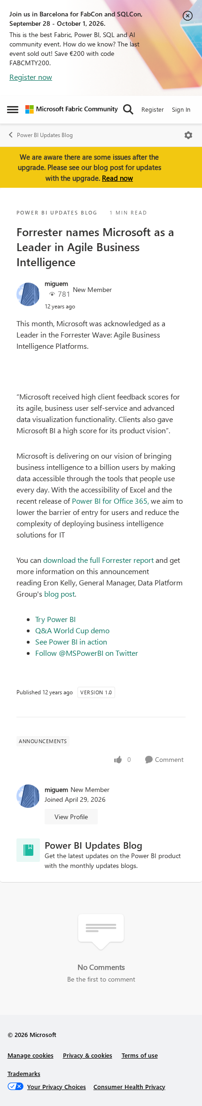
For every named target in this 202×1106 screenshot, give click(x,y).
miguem (56, 283)
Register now (30, 77)
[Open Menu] (188, 135)
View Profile (71, 816)
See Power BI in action (71, 641)
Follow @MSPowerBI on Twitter (86, 653)
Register (152, 109)
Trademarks (24, 1073)
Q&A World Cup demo (72, 630)
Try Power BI (55, 619)
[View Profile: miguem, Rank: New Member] (28, 294)
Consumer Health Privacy (129, 1087)
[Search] (128, 109)
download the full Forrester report (98, 560)
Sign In (181, 109)
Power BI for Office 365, (110, 501)
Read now (117, 178)
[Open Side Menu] (12, 109)
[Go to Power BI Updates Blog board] (28, 850)
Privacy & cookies (87, 1055)
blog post (59, 594)
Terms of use (140, 1055)
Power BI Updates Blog (45, 134)
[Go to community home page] (71, 109)
